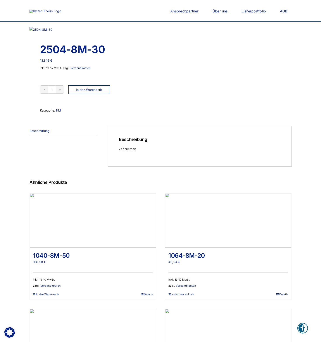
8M (58, 110)
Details (148, 294)
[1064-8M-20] (228, 220)
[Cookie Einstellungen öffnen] (9, 336)
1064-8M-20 (186, 255)
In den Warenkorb (89, 89)
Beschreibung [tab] (39, 131)
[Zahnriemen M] (92, 29)
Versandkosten (81, 68)
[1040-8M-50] (93, 220)
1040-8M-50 (51, 255)
